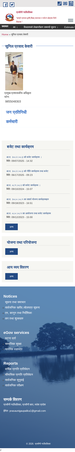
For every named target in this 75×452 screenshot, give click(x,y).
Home (5, 34)
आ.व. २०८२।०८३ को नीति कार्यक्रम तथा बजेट (27, 171)
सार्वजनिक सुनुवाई (14, 380)
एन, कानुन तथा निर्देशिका (18, 313)
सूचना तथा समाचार (15, 302)
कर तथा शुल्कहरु (14, 318)
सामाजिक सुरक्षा (13, 344)
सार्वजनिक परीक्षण (14, 385)
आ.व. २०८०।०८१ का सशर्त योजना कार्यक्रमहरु (27, 199)
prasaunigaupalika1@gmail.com (27, 410)
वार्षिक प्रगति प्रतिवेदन (17, 369)
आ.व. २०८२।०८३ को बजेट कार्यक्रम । (24, 157)
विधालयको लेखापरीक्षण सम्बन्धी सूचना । (38, 27)
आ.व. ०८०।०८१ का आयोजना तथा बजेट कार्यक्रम (28, 213)
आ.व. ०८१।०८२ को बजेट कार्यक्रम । (23, 185)
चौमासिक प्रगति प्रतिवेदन (19, 374)
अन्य (11, 226)
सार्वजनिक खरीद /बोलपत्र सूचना (22, 307)
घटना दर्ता (10, 338)
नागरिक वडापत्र (13, 349)
